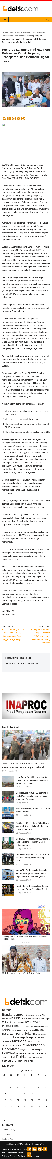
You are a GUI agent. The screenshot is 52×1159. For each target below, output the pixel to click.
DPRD (15, 1018)
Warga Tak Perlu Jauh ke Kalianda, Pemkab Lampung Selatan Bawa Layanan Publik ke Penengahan (31, 873)
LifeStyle (40, 1038)
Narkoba (7, 1041)
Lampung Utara (7, 1038)
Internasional (10, 1025)
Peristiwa (8, 1053)
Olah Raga (33, 1042)
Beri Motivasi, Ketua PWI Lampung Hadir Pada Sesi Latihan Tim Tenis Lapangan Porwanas (32, 796)
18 (11, 1100)
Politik (11, 1057)
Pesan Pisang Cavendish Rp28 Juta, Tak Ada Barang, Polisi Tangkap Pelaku (32, 857)
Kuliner (14, 1030)
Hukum (21, 1022)
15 (39, 1094)
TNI (30, 1061)
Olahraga (41, 1042)
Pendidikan (11, 1049)
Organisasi (14, 1045)
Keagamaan (24, 1026)
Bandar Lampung (14, 1014)
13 (25, 1094)
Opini (4, 1045)
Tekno (14, 1061)
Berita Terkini (34, 1015)
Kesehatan (35, 1026)
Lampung (24, 1029)
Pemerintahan (33, 1045)
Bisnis (44, 1015)
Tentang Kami (8, 1139)
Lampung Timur (40, 1034)
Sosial (6, 1061)
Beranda (6, 32)
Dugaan (25, 1018)
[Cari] (47, 19)
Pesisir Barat (34, 1053)
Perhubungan (36, 1050)
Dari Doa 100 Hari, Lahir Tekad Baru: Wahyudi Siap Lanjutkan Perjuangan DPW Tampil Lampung (32, 826)
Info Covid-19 (33, 1022)
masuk (19, 663)
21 (32, 1100)
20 (25, 1100)
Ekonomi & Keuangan (40, 1019)
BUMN (6, 1018)
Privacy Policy (8, 1129)
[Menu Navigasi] (5, 19)
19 (18, 1100)
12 (18, 1094)
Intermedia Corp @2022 (35, 1144)
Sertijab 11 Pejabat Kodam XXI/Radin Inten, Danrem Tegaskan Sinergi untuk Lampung (33, 842)
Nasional (20, 1041)
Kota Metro (44, 1026)
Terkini (22, 1061)
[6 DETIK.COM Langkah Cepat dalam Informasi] (21, 9)
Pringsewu (27, 1057)
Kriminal (6, 1029)
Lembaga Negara (24, 1037)
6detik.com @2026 (14, 1144)
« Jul (4, 1120)
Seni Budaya (37, 1057)
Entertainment (10, 1022)
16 (46, 1094)
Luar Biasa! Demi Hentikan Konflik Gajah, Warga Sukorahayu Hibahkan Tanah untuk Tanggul (32, 780)
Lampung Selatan (22, 1033)
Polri (20, 1057)
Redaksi (6, 1134)
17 (4, 1100)
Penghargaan (25, 1050)
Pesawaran (21, 1053)
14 (32, 1094)
